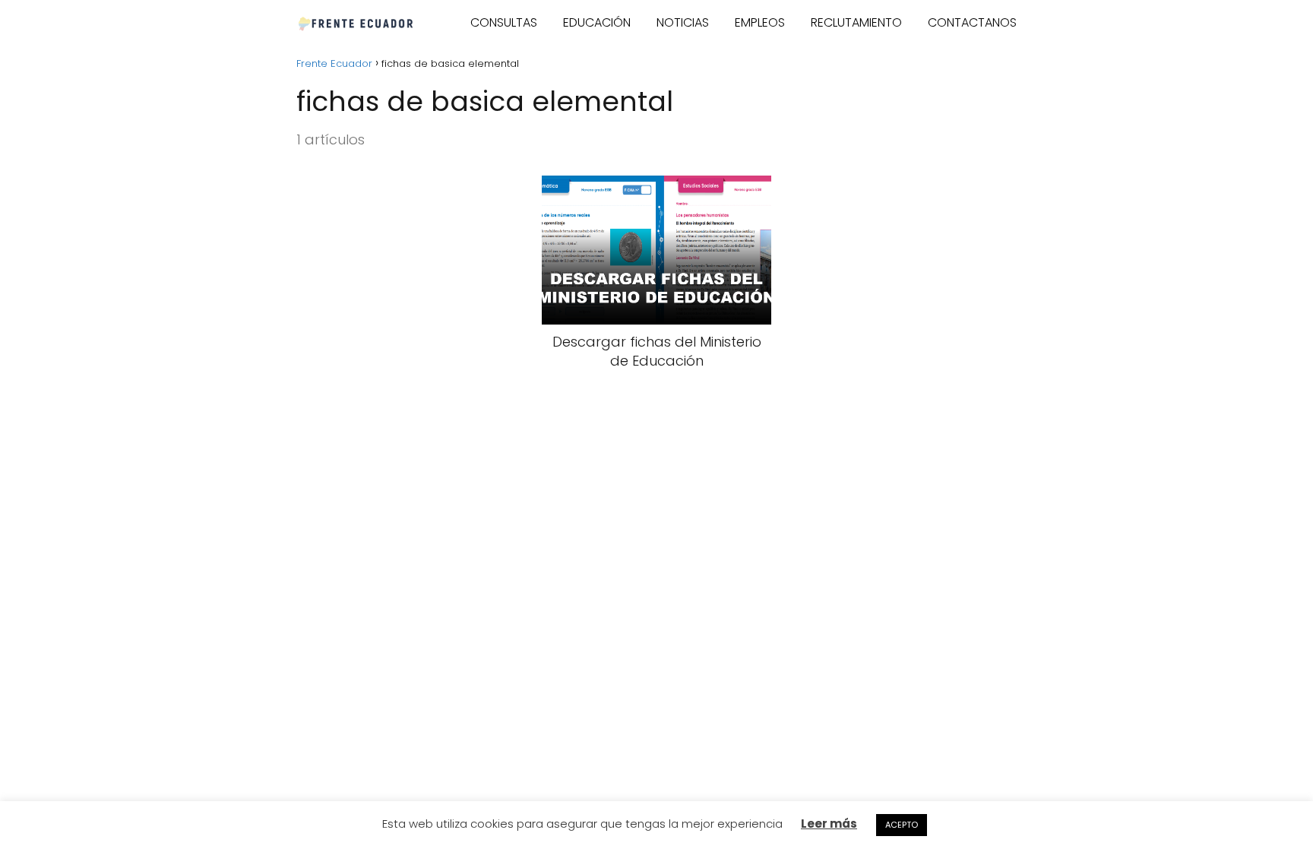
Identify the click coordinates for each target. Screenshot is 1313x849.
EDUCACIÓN (597, 22)
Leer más (829, 824)
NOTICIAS (682, 22)
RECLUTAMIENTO (856, 22)
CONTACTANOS (972, 22)
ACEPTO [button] (901, 825)
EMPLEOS (760, 22)
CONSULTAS (503, 22)
